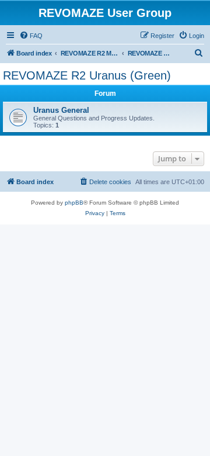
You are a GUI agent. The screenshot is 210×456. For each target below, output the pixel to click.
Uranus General (61, 110)
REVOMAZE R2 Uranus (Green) (87, 75)
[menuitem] (31, 36)
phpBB (74, 202)
